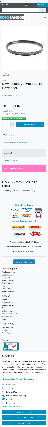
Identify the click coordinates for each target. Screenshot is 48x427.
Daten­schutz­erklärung (12, 379)
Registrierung (7, 327)
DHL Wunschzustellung (16, 396)
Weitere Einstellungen (11, 407)
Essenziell (10, 384)
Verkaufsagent (8, 316)
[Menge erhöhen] (12, 123)
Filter (4, 286)
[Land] (26, 5)
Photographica (8, 280)
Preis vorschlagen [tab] (14, 168)
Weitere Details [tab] (10, 161)
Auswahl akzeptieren (24, 417)
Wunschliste (9, 135)
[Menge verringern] (12, 126)
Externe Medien (13, 392)
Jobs (4, 308)
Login (4, 330)
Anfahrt (5, 319)
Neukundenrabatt (9, 314)
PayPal (9, 399)
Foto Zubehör (8, 283)
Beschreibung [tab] (10, 153)
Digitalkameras (8, 275)
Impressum (29, 379)
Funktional (10, 403)
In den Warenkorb (29, 124)
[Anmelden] (3, 5)
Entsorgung (7, 311)
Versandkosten (22, 142)
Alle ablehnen (24, 423)
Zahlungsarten (8, 305)
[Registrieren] (7, 5)
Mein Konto (7, 333)
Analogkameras (8, 272)
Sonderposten (8, 291)
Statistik (9, 388)
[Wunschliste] (35, 5)
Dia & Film (6, 289)
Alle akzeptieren (24, 412)
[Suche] (42, 10)
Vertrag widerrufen (24, 262)
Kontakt (5, 300)
